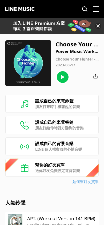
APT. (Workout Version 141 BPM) (61, 218)
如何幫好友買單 (86, 181)
